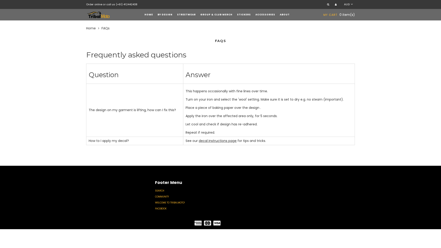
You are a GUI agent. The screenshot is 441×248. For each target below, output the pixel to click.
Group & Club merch (216, 14)
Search (159, 190)
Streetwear (186, 14)
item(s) (339, 14)
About (285, 14)
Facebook (161, 208)
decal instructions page (218, 140)
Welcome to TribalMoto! (170, 202)
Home (148, 14)
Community (162, 196)
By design (165, 14)
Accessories (265, 14)
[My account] (336, 4)
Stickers (244, 14)
